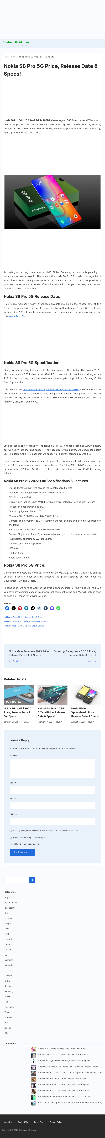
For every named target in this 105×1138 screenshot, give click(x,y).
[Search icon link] (101, 43)
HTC (6, 934)
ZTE (6, 1033)
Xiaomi (7, 1028)
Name (13, 783)
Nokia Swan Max (17, 316)
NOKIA (26, 722)
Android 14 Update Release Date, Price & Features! (62, 1048)
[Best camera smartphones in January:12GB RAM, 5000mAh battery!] (33, 1104)
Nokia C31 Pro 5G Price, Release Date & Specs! (24, 617)
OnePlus (8, 975)
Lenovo (7, 949)
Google (7, 923)
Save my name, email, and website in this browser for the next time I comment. (46, 830)
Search (32, 880)
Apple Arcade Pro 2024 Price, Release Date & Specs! (63, 1054)
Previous (17, 661)
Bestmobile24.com (16, 42)
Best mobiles (10, 902)
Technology (9, 1007)
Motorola (8, 965)
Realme (8, 986)
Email (13, 798)
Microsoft (9, 960)
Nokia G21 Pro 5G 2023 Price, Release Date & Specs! (26, 621)
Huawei (8, 939)
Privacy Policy (56, 1122)
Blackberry (9, 908)
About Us (8, 1122)
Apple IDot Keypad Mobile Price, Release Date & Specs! (64, 1060)
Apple (7, 897)
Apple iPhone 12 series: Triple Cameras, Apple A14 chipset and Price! (70, 1072)
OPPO (7, 981)
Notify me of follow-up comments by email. (31, 837)
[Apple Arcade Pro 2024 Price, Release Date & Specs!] (33, 1056)
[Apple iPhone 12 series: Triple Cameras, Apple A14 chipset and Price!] (33, 1074)
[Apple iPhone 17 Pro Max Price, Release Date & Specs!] (33, 1092)
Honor (7, 929)
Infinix (7, 944)
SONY (7, 996)
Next (90, 661)
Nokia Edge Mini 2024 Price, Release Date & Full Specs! (17, 712)
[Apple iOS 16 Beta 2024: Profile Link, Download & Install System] (33, 1068)
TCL (6, 1002)
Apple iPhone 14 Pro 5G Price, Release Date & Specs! (63, 1078)
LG (5, 955)
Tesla (6, 1012)
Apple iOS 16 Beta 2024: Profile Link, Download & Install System (68, 1066)
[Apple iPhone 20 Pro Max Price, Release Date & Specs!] (33, 1098)
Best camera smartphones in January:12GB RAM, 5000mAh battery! (70, 1102)
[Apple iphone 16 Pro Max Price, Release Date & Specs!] (33, 1086)
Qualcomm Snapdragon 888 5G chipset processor (51, 389)
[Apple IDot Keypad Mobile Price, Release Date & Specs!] (33, 1062)
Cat (6, 913)
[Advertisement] (52, 18)
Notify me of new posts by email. (26, 844)
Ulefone (8, 1017)
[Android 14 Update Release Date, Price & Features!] (33, 1050)
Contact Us (23, 1122)
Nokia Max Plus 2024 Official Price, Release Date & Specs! (51, 712)
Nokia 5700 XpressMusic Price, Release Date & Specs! (85, 712)
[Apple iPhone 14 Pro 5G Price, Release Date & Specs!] (33, 1080)
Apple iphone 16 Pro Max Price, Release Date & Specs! (63, 1084)
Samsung (8, 991)
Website (13, 814)
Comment (15, 755)
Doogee (8, 918)
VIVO (6, 1022)
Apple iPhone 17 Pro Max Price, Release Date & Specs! (63, 1090)
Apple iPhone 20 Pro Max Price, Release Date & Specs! (64, 1096)
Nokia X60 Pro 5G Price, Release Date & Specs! (24, 626)
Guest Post (39, 1122)
